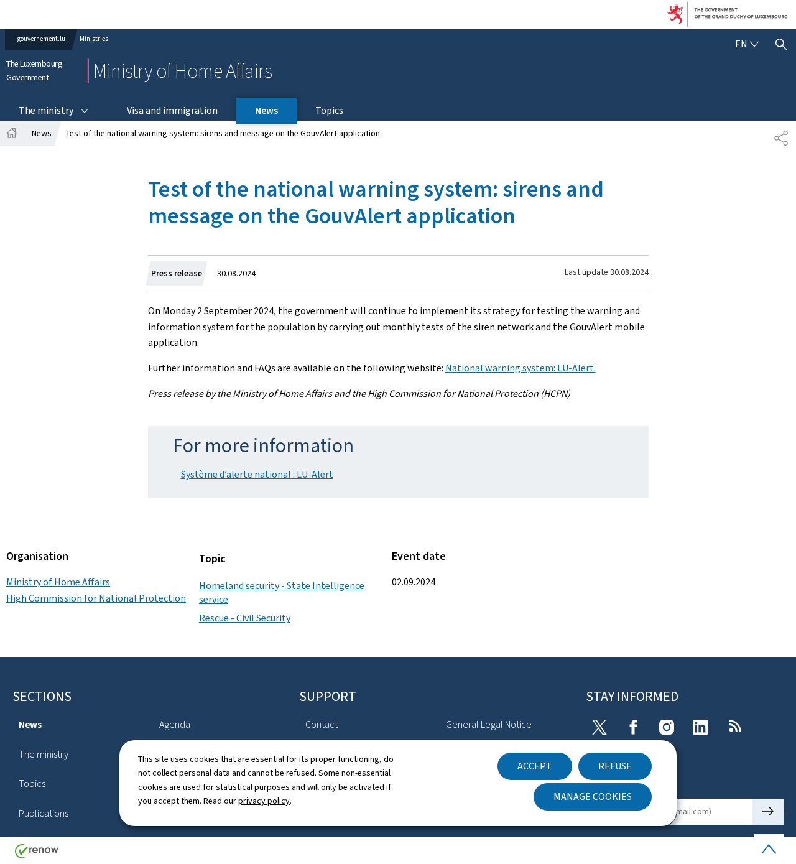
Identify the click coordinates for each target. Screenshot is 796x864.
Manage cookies (592, 796)
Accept (534, 766)
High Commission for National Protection (96, 598)
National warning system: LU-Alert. (520, 367)
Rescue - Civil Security (244, 618)
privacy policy (264, 801)
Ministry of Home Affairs (58, 581)
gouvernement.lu (41, 39)
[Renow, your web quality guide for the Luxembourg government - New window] (36, 855)
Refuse (615, 766)
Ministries (94, 39)
